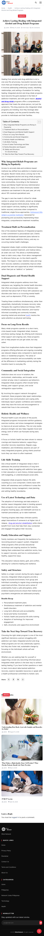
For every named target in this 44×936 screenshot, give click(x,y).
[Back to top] (39, 931)
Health (10, 8)
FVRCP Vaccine (7, 799)
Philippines (5, 890)
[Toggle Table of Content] (38, 122)
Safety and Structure (12, 149)
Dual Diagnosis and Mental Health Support (19, 132)
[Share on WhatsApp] (23, 679)
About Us (4, 872)
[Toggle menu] (40, 3)
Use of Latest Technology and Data (16, 144)
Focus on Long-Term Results (14, 134)
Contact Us (5, 861)
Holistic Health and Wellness (14, 139)
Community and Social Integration (16, 137)
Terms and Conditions (8, 867)
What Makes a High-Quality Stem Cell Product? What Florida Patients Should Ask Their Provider (20, 764)
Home (3, 8)
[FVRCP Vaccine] (22, 783)
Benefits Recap (12, 152)
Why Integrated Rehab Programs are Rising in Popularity (20, 126)
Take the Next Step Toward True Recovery (19, 154)
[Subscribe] (40, 923)
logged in (15, 817)
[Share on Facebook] (13, 679)
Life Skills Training (10, 142)
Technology (5, 901)
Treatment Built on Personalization (16, 129)
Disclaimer (4, 856)
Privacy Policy (6, 850)
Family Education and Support (15, 147)
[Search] (36, 3)
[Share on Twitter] (9, 679)
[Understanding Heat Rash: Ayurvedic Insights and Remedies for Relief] (22, 711)
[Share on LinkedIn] (18, 679)
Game (3, 884)
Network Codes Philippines (10, 895)
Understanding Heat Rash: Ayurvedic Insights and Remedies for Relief (22, 728)
